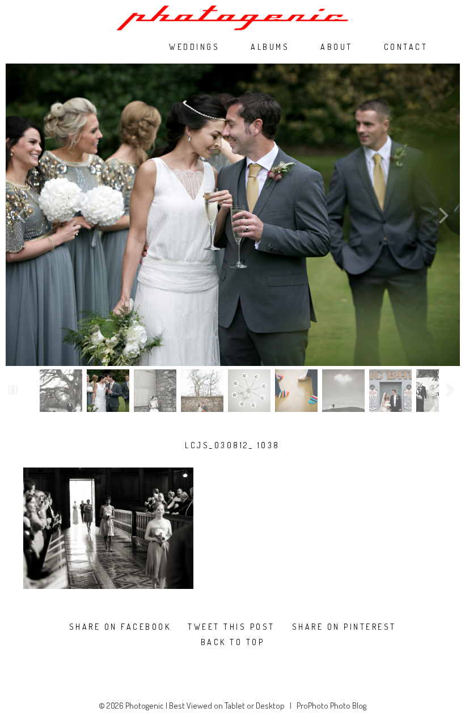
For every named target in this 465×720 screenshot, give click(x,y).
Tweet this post (231, 626)
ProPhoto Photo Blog (331, 705)
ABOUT (336, 47)
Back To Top (233, 642)
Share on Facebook (120, 626)
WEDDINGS (194, 47)
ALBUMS (270, 47)
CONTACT (406, 47)
